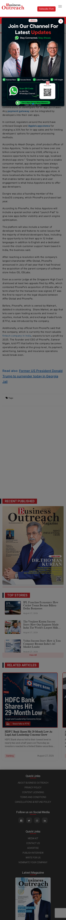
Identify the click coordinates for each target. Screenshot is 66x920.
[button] (33, 103)
